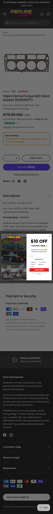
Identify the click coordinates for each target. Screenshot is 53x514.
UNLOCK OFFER (39, 270)
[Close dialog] (50, 235)
